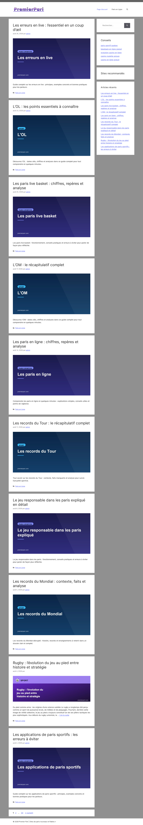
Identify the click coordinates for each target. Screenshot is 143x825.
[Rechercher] (127, 25)
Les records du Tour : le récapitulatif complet (51, 423)
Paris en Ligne (117, 9)
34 (22, 813)
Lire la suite (64, 715)
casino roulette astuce (110, 56)
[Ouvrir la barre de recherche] (127, 9)
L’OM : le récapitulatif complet (38, 265)
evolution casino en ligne (111, 53)
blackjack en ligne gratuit (111, 49)
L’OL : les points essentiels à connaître (45, 106)
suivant (29, 813)
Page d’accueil (102, 9)
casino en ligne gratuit (110, 60)
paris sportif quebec (109, 46)
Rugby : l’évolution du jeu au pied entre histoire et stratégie (46, 665)
